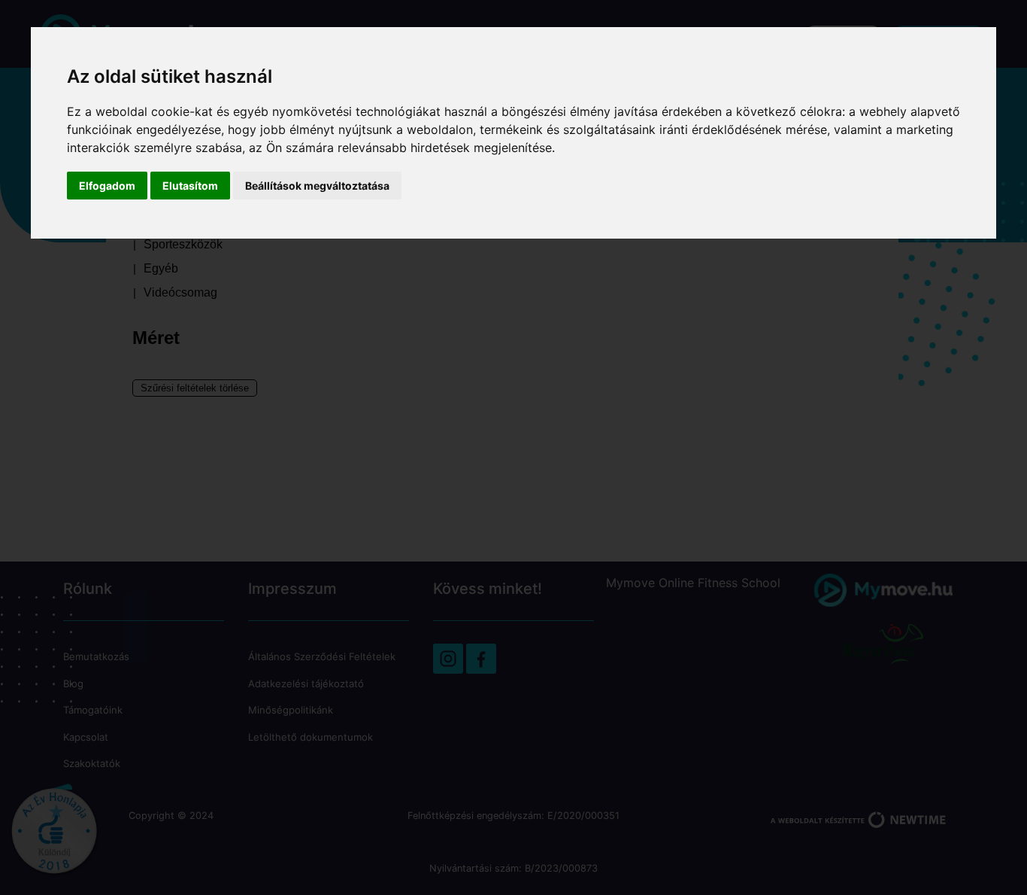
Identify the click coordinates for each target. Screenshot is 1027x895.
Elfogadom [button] (107, 185)
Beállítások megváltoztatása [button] (317, 185)
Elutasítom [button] (190, 185)
